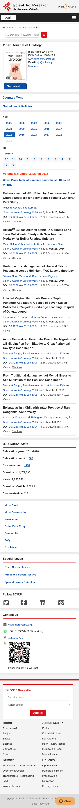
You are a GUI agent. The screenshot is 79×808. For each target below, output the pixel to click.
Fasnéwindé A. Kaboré (16, 317)
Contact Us (12, 533)
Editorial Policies (51, 733)
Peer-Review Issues (53, 743)
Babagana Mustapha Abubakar (49, 417)
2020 (22, 128)
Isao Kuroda (29, 207)
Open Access (50, 765)
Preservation (49, 775)
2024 (34, 122)
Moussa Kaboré (40, 317)
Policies (48, 760)
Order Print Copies (13, 770)
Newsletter (11, 519)
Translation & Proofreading (18, 775)
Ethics (45, 728)
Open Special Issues (17, 567)
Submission (15, 86)
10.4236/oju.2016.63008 (23, 285)
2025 (22, 122)
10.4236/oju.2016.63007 (23, 326)
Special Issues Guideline (20, 582)
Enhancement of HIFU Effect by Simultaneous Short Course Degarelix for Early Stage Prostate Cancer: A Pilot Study (39, 198)
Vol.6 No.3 (38, 212)
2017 (59, 128)
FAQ (7, 540)
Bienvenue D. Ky (60, 317)
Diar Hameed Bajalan (44, 276)
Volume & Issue (12, 786)
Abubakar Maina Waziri (16, 417)
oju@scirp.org (44, 62)
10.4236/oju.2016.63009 (23, 253)
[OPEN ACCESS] (67, 6)
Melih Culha (10, 244)
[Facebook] (24, 602)
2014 (34, 134)
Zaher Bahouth (27, 244)
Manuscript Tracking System (19, 765)
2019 (34, 128)
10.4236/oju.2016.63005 (23, 394)
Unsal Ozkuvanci (47, 244)
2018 (47, 128)
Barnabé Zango (12, 353)
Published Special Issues (20, 574)
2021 (9, 128)
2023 (47, 122)
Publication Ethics (52, 770)
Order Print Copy (15, 526)
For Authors (49, 738)
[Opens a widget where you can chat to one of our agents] (65, 801)
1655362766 (15, 637)
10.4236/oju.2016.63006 (23, 362)
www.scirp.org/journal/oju (41, 59)
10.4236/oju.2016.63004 (23, 426)
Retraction (48, 780)
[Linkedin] (42, 602)
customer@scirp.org (20, 624)
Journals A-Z (10, 728)
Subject (7, 733)
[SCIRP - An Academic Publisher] (26, 6)
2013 (47, 134)
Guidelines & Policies (17, 106)
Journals (22, 27)
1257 (27, 465)
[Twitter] (6, 602)
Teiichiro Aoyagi (12, 207)
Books (6, 738)
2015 (22, 134)
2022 (59, 122)
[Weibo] (61, 602)
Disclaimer (11, 547)
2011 (9, 140)
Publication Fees (52, 748)
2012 (59, 134)
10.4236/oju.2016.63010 (23, 216)
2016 (9, 134)
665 (31, 458)
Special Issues (50, 753)
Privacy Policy (50, 786)
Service (9, 760)
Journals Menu (13, 97)
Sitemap (7, 743)
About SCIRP (52, 723)
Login (8, 17)
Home (10, 27)
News (6, 753)
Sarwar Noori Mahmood (17, 276)
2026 (9, 122)
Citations (33, 66)
